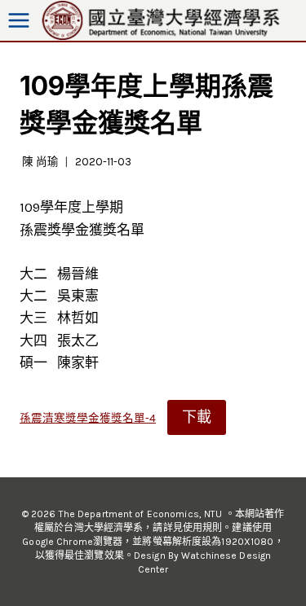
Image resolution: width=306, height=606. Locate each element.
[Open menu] (19, 20)
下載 (196, 417)
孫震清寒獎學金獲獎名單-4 (88, 418)
